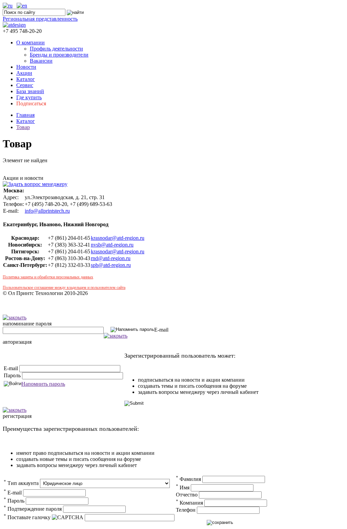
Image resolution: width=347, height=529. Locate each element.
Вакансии (41, 61)
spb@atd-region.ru (111, 265)
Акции (24, 73)
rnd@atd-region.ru (110, 258)
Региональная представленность (40, 19)
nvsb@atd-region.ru (112, 245)
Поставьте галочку (27, 517)
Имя (182, 487)
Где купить (29, 97)
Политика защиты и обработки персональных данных (48, 277)
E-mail (161, 330)
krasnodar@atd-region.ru (117, 238)
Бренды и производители (59, 55)
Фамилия (188, 479)
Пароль (12, 375)
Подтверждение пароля (33, 509)
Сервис (24, 85)
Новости (26, 67)
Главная (25, 115)
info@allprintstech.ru (47, 211)
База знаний (30, 91)
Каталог (25, 79)
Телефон (186, 510)
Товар (23, 127)
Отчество (187, 495)
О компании (30, 42)
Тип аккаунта (21, 483)
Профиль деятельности (56, 48)
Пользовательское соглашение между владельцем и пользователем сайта (64, 287)
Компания (189, 503)
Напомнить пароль (43, 384)
